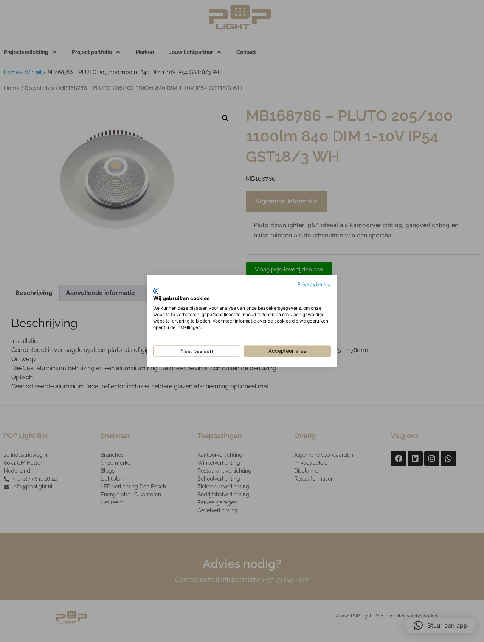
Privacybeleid (314, 284)
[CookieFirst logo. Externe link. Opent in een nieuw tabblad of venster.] (156, 290)
